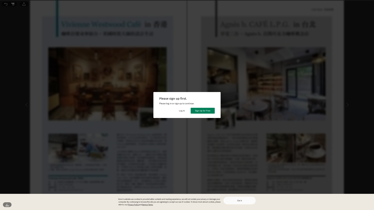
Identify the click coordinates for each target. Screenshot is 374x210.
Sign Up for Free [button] (202, 111)
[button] (5, 4)
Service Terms (147, 204)
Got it (239, 201)
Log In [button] (182, 111)
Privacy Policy (133, 204)
